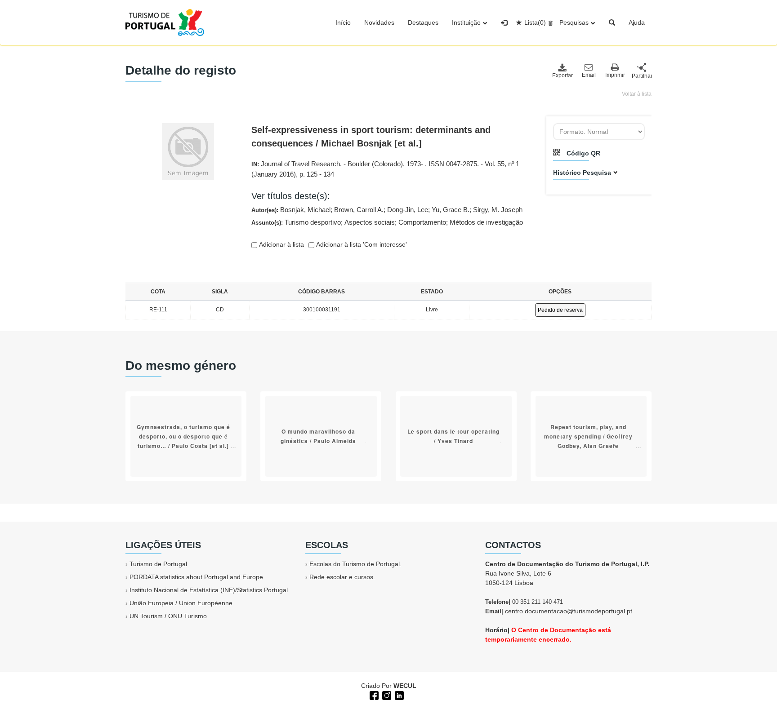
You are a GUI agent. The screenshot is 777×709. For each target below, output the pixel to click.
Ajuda (637, 22)
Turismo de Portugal (158, 563)
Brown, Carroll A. (359, 209)
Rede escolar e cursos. (342, 576)
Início (343, 22)
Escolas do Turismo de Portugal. (355, 563)
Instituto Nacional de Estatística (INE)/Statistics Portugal (209, 590)
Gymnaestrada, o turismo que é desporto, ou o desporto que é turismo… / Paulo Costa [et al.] (183, 436)
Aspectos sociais (369, 222)
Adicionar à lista (280, 244)
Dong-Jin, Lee (407, 209)
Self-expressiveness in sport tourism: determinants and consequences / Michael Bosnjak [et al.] (371, 136)
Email (589, 75)
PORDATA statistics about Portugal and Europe (196, 576)
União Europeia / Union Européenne (181, 603)
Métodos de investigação (486, 222)
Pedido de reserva (560, 310)
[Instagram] (385, 694)
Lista (535, 22)
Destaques (423, 22)
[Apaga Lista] (549, 22)
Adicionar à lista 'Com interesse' (360, 244)
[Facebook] (373, 694)
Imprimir (615, 75)
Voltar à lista (637, 94)
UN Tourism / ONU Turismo (168, 616)
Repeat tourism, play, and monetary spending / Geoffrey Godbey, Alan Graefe (588, 436)
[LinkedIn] (398, 694)
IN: (385, 169)
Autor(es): (386, 209)
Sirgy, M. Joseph (497, 209)
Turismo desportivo (313, 222)
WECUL (404, 685)
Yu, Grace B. (450, 209)
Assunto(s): (387, 222)
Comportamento (422, 222)
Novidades (379, 22)
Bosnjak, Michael (305, 209)
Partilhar (642, 76)
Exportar (562, 75)
